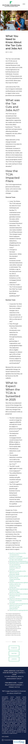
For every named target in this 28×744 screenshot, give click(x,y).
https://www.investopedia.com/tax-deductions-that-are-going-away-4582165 (17, 573)
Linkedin (14, 659)
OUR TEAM (20, 671)
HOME (6, 671)
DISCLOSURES (5, 736)
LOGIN (14, 674)
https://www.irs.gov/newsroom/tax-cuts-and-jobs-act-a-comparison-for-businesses (17, 555)
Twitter (14, 653)
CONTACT (21, 672)
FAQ (15, 672)
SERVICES (12, 671)
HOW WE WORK (8, 672)
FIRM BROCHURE (10, 683)
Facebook (14, 647)
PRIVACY (12, 687)
